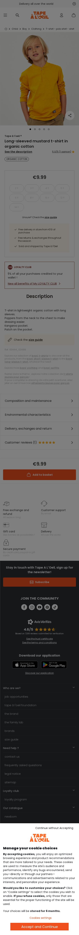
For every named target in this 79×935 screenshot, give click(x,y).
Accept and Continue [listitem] (39, 926)
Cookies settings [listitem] (41, 918)
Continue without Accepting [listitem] (54, 828)
